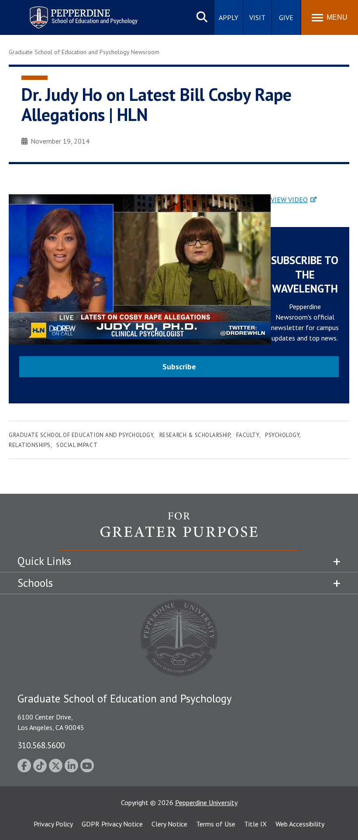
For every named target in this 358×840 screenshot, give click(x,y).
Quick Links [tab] (44, 561)
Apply (228, 17)
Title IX (255, 823)
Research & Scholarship (194, 435)
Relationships (30, 445)
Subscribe (179, 366)
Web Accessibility (299, 823)
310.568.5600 (41, 745)
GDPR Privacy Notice (112, 823)
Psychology (282, 435)
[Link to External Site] (179, 531)
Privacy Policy (53, 823)
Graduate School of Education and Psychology (81, 435)
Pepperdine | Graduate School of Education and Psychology (77, 12)
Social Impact (76, 445)
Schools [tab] (35, 583)
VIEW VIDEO (289, 199)
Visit (257, 17)
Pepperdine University (206, 802)
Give (286, 17)
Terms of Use (215, 823)
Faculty (247, 435)
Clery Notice (169, 823)
